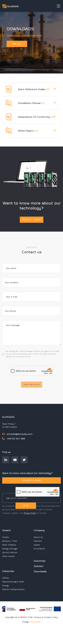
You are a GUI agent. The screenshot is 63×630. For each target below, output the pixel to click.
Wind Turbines (9, 545)
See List (17, 44)
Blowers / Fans (9, 541)
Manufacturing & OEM (13, 581)
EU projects (39, 548)
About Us (38, 537)
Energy (5, 585)
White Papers (28, 130)
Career (37, 545)
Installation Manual (31, 103)
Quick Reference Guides (33, 89)
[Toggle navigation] (58, 6)
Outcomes (39, 560)
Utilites (5, 578)
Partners (38, 541)
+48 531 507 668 (15, 438)
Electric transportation (13, 589)
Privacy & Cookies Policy (46, 617)
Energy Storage (9, 548)
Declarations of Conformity (36, 117)
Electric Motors (9, 552)
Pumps (5, 537)
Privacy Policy (30, 513)
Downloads (40, 571)
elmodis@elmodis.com (19, 434)
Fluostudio (35, 622)
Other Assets (8, 556)
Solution (38, 566)
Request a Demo (31, 220)
